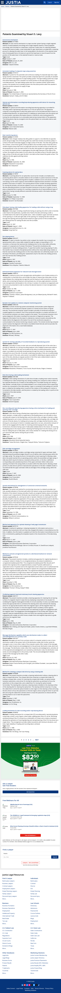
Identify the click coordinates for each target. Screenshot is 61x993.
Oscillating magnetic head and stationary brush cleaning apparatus (23, 594)
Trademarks (6, 968)
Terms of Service (39, 988)
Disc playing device (8, 236)
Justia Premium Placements (38, 960)
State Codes (34, 933)
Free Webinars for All (11, 800)
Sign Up (56, 2)
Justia (2, 6)
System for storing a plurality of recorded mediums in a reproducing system (26, 342)
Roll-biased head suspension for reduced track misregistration (22, 272)
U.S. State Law (35, 928)
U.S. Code (5, 933)
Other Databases (8, 953)
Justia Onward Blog (36, 968)
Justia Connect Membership (38, 955)
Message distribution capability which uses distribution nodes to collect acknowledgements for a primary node (25, 636)
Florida (32, 941)
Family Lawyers (6, 894)
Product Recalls (6, 963)
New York (33, 943)
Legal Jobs (5, 955)
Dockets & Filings (7, 946)
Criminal (32, 883)
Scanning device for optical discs (13, 172)
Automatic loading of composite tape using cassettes (19, 71)
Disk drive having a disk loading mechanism (16, 375)
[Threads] (32, 985)
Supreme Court (7, 938)
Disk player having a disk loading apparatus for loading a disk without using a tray (28, 207)
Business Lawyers (7, 883)
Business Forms (7, 960)
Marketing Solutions (37, 953)
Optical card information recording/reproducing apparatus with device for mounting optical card (29, 103)
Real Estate (5, 918)
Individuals (34, 878)
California (33, 938)
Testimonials (34, 971)
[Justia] (13, 2)
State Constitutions (36, 930)
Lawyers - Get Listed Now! (30, 862)
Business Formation (8, 906)
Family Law (33, 894)
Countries (5, 971)
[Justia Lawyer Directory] (39, 985)
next (37, 740)
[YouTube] (25, 985)
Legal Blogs (5, 958)
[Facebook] (27, 985)
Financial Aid (34, 911)
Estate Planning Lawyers (9, 891)
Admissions (33, 908)
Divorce (32, 886)
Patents (7, 6)
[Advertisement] (30, 19)
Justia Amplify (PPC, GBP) (37, 965)
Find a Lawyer (8, 850)
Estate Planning (35, 891)
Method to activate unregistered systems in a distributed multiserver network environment (27, 554)
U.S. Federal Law (8, 928)
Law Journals (34, 916)
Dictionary (33, 906)
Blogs (32, 918)
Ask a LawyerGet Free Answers (9, 785)
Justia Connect (11, 988)
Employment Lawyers (8, 888)
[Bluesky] (34, 985)
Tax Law (4, 921)
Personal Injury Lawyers (9, 896)
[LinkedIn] (22, 985)
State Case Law (34, 936)
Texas (32, 946)
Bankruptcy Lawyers (8, 881)
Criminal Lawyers (7, 886)
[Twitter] (36, 985)
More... (4, 899)
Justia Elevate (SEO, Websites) (39, 963)
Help (32, 988)
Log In (50, 2)
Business (5, 903)
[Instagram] (29, 985)
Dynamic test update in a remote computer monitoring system (22, 303)
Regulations (6, 936)
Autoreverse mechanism (10, 40)
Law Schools (34, 903)
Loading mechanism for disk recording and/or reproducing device (23, 710)
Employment (6, 911)
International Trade (8, 916)
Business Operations (8, 908)
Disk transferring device (10, 135)
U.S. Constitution (7, 930)
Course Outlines (35, 913)
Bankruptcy (33, 881)
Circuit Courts (6, 941)
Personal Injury (35, 896)
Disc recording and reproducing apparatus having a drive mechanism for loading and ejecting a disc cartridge (29, 409)
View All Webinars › (30, 835)
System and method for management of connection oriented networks (25, 485)
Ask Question (30, 792)
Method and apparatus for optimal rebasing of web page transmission (24, 524)
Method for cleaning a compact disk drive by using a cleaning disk (23, 672)
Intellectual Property (8, 913)
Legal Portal (19, 988)
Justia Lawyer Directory (37, 958)
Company (27, 988)
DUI (31, 888)
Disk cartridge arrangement (11, 448)
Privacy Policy (49, 988)
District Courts (6, 943)
